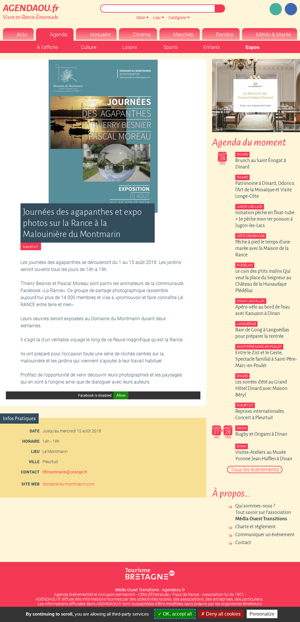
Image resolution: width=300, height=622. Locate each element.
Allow (120, 395)
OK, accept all (177, 613)
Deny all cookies (223, 613)
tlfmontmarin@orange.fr (64, 472)
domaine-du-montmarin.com (68, 484)
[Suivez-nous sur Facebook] (291, 9)
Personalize (262, 613)
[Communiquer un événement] (276, 9)
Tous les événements (255, 469)
